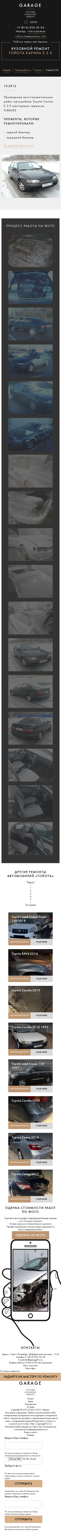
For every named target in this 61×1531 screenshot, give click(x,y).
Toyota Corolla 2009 (26, 1100)
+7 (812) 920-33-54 (30, 27)
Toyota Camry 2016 (25, 1137)
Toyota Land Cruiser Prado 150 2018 (29, 919)
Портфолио (30, 1404)
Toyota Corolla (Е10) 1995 (30, 1027)
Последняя (30, 905)
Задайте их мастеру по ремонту (30, 1376)
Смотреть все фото (19, 942)
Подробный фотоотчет (19, 146)
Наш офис (30, 1368)
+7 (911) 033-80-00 (36, 32)
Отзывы (30, 1407)
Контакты (30, 1347)
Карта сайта (30, 1432)
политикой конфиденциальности (31, 1429)
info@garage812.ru (33, 1360)
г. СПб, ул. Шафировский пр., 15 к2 (30, 36)
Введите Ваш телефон (16, 1438)
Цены (30, 1401)
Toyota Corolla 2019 (26, 990)
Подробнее (41, 942)
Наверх (30, 1435)
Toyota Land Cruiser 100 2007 (28, 1065)
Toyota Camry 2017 (25, 1174)
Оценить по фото (30, 1235)
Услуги (30, 1399)
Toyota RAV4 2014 (25, 953)
